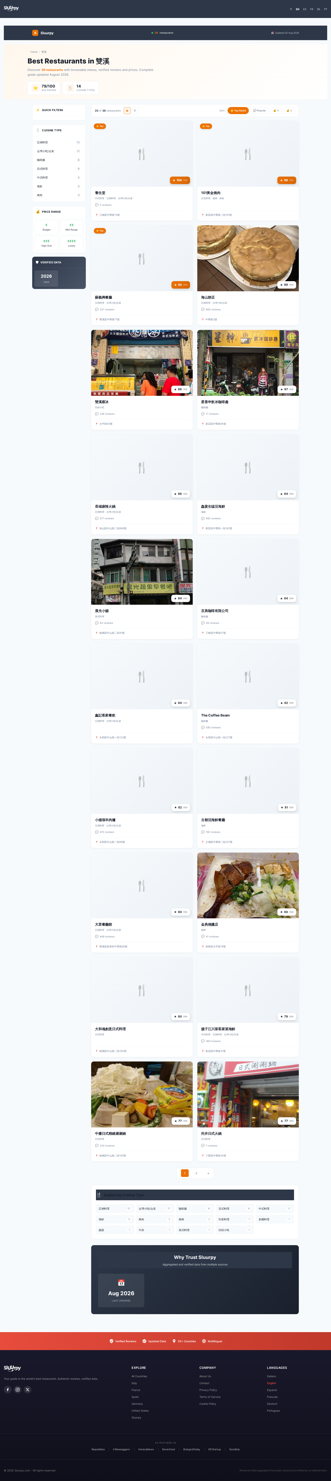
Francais (272, 1396)
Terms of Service (209, 1396)
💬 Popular (259, 110)
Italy (134, 1383)
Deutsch (272, 1403)
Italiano (271, 1376)
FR (311, 9)
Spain (135, 1396)
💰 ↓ (289, 110)
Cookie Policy (207, 1403)
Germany (137, 1403)
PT (325, 9)
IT (291, 9)
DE (318, 9)
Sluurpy (136, 1417)
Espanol (272, 1390)
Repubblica (98, 1449)
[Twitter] (27, 1389)
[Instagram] (17, 1389)
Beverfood (168, 1449)
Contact (204, 1383)
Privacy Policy (208, 1390)
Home (34, 51)
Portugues (273, 1410)
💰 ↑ (276, 110)
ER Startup (214, 1449)
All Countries (139, 1376)
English (271, 1383)
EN (297, 9)
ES (304, 9)
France (136, 1390)
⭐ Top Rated (238, 110)
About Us (205, 1376)
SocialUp (234, 1449)
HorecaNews (146, 1449)
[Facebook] (7, 1389)
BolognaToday (191, 1449)
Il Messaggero (121, 1449)
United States (140, 1410)
